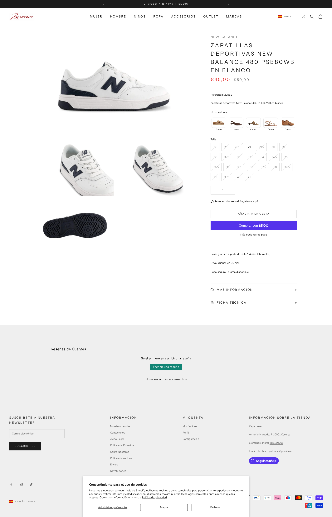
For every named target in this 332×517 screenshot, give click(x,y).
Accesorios (183, 16)
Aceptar (164, 507)
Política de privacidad (154, 497)
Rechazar (215, 507)
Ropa (158, 16)
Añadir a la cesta (254, 213)
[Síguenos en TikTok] (31, 484)
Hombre (118, 16)
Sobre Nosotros (119, 452)
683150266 (276, 443)
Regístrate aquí (234, 201)
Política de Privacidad (122, 445)
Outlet (210, 16)
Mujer (96, 16)
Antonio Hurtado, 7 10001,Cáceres (269, 434)
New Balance (225, 37)
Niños (140, 16)
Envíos (114, 464)
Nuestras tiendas (120, 426)
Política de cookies (121, 458)
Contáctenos (117, 432)
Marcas (234, 16)
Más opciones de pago (253, 234)
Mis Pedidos (190, 426)
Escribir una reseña (166, 367)
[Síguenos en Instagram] (21, 484)
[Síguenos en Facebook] (11, 484)
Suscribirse (25, 446)
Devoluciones (118, 471)
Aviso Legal (117, 439)
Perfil (186, 432)
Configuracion (191, 439)
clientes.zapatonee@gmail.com (275, 451)
